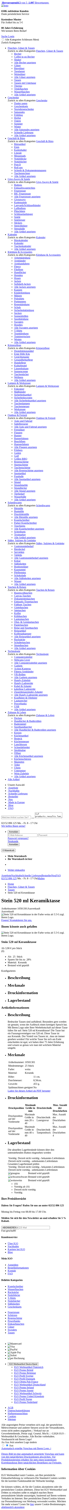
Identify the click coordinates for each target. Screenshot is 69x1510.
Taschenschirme (22, 467)
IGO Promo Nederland (25, 1402)
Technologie (14, 651)
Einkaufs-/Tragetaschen (26, 601)
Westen (18, 339)
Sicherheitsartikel (22, 394)
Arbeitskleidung (22, 257)
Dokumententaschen (24, 598)
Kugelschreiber (22, 520)
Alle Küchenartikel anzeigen (28, 756)
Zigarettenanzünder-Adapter (28, 692)
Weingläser (19, 74)
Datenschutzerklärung (19, 1410)
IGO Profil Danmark (24, 1378)
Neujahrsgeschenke (24, 109)
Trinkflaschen (21, 88)
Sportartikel (20, 473)
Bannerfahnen (21, 438)
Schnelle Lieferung (23, 132)
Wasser (17, 581)
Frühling (18, 115)
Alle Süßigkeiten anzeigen (27, 578)
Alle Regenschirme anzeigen (28, 470)
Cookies (12, 1416)
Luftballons (20, 208)
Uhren (17, 767)
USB (16, 706)
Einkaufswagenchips (24, 187)
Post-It (17, 164)
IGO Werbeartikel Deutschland (23, 1364)
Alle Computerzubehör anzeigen (30, 662)
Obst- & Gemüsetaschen (26, 622)
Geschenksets (21, 106)
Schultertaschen (22, 642)
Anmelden (13, 832)
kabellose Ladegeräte (24, 689)
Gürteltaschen (21, 607)
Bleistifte (18, 508)
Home (11, 884)
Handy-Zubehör (22, 680)
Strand (17, 482)
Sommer (18, 123)
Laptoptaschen (21, 619)
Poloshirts (19, 298)
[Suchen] (33, 818)
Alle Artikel (14, 779)
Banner (18, 435)
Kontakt (12, 1270)
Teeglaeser (19, 71)
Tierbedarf (19, 493)
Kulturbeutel (20, 365)
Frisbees (18, 450)
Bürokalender (21, 240)
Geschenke (13, 97)
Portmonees (20, 301)
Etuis (16, 147)
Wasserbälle (20, 496)
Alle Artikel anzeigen (25, 94)
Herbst (17, 118)
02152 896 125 (9, 878)
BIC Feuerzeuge (22, 193)
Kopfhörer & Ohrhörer (25, 697)
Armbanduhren (22, 263)
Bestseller (13, 796)
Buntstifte (19, 511)
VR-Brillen (20, 674)
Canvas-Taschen (22, 595)
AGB (10, 1407)
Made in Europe (16, 802)
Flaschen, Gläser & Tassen (21, 48)
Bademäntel (20, 724)
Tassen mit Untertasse (25, 83)
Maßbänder (20, 391)
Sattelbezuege (21, 424)
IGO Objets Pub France (26, 1381)
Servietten (19, 552)
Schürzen (12, 1315)
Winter (17, 126)
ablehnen (5, 1507)
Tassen (17, 80)
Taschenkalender (22, 246)
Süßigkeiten (20, 563)
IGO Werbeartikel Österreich (28, 1367)
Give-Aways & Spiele (19, 179)
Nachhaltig (13, 790)
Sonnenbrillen (21, 316)
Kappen (18, 289)
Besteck (18, 738)
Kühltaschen (20, 616)
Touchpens (19, 525)
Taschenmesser (21, 406)
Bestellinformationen (18, 1267)
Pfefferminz (20, 572)
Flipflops (18, 269)
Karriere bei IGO (16, 1249)
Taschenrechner (22, 173)
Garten (17, 453)
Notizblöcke (20, 158)
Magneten (19, 762)
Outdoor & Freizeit (17, 415)
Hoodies (18, 324)
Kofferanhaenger (22, 633)
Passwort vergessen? (18, 838)
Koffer (17, 613)
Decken (18, 718)
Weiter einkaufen (16, 870)
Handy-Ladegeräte (23, 683)
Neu (10, 799)
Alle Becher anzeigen (25, 62)
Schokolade (20, 575)
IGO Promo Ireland (24, 1387)
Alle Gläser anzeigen (24, 77)
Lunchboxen (20, 744)
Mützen (18, 295)
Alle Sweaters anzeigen (26, 327)
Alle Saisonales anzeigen (26, 129)
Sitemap (12, 1419)
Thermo (18, 86)
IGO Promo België (23, 1370)
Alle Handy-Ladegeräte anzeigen (31, 694)
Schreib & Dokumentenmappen (30, 170)
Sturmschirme (21, 464)
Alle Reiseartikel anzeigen (27, 636)
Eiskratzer (19, 389)
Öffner (17, 753)
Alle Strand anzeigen (24, 491)
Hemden (18, 275)
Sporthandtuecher (23, 727)
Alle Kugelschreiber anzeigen (29, 528)
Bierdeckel (19, 549)
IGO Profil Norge (23, 1399)
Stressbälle (19, 228)
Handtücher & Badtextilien (27, 721)
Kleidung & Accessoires (20, 252)
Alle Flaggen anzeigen (25, 447)
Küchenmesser (21, 741)
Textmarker (20, 534)
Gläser (17, 65)
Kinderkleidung (22, 292)
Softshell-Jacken (22, 284)
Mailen (41, 878)
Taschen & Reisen (17, 587)
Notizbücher (20, 161)
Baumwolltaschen (23, 593)
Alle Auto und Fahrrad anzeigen (30, 426)
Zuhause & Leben (17, 712)
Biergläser (19, 68)
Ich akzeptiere (17, 1507)
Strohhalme (20, 750)
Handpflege (20, 362)
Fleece (17, 266)
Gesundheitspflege (23, 359)
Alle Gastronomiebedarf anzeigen (31, 558)
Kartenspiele (20, 202)
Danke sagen (20, 103)
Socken (18, 313)
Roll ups (18, 167)
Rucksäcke (19, 639)
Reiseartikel (20, 630)
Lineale (18, 153)
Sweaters (18, 322)
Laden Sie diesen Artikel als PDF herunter (29, 1090)
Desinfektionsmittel (24, 351)
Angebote (13, 787)
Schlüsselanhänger (23, 214)
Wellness (18, 377)
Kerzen (18, 732)
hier (32, 1504)
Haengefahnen (21, 444)
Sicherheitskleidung (24, 310)
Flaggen (18, 432)
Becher (17, 53)
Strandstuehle (21, 485)
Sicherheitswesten (23, 397)
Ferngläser (19, 429)
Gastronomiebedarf (24, 546)
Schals (17, 307)
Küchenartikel (21, 735)
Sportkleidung (21, 319)
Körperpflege (14, 345)
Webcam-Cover (22, 660)
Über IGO (13, 1243)
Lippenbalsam (21, 368)
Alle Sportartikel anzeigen (27, 479)
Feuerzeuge (20, 190)
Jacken (17, 281)
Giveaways (20, 199)
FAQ (10, 808)
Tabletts (18, 555)
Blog (10, 805)
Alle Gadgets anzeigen (25, 677)
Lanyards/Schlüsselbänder (27, 205)
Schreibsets (20, 531)
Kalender (12, 234)
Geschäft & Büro (16, 138)
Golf (16, 456)
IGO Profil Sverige (23, 1376)
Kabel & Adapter (22, 686)
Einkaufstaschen (16, 1324)
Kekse (17, 560)
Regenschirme (21, 461)
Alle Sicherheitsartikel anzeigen (30, 400)
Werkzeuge (20, 409)
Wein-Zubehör (21, 773)
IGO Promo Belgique (25, 1373)
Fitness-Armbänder (24, 671)
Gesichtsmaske (21, 356)
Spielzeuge (19, 220)
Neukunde (13, 841)
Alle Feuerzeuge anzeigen (27, 196)
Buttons (18, 185)
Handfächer (20, 272)
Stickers (18, 222)
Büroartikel (20, 144)
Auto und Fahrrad (23, 421)
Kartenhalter (20, 150)
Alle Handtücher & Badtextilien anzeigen (35, 729)
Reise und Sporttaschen (26, 627)
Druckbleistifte (21, 514)
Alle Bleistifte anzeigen (26, 517)
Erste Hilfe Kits (22, 354)
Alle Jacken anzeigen (25, 287)
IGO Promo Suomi (23, 1390)
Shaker (17, 59)
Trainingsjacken (22, 336)
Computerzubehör (23, 657)
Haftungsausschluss (18, 1413)
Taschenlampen (22, 403)
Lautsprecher (20, 700)
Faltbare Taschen (22, 604)
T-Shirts (18, 330)
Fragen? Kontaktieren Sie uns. (16, 920)
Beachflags (19, 441)
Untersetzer (20, 770)
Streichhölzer (20, 225)
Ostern (17, 120)
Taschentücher (21, 374)
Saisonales (19, 112)
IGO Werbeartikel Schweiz (28, 1393)
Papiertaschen (21, 625)
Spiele (17, 217)
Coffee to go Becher (24, 56)
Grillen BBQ (20, 458)
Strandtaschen (21, 645)
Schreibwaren (15, 502)
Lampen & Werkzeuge (19, 383)
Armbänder (20, 260)
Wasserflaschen (22, 91)
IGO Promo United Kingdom (29, 1396)
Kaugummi (20, 569)
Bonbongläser (21, 566)
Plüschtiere (19, 211)
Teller (17, 764)
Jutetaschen (20, 610)
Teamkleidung (21, 333)
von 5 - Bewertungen (25, 2)
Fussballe (19, 476)
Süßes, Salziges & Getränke (22, 540)
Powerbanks (20, 703)
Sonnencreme (21, 371)
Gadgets (18, 665)
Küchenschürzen (22, 759)
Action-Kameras (22, 668)
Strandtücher (20, 488)
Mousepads (20, 155)
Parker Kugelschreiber (25, 523)
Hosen (17, 278)
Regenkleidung (22, 304)
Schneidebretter (22, 747)
